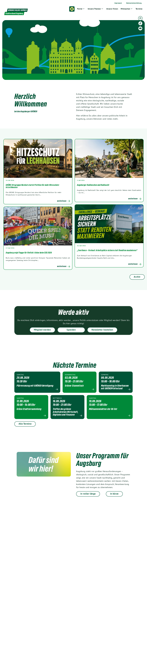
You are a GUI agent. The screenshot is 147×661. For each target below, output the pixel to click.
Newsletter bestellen (102, 329)
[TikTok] (140, 23)
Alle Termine (25, 423)
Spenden (71, 329)
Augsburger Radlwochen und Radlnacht (93, 185)
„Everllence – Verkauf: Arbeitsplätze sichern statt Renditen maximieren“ (107, 250)
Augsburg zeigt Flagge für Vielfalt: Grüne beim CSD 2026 (29, 252)
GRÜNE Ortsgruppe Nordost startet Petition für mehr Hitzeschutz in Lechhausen (32, 186)
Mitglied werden (42, 329)
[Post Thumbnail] (37, 158)
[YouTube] (140, 28)
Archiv (137, 276)
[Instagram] (140, 18)
